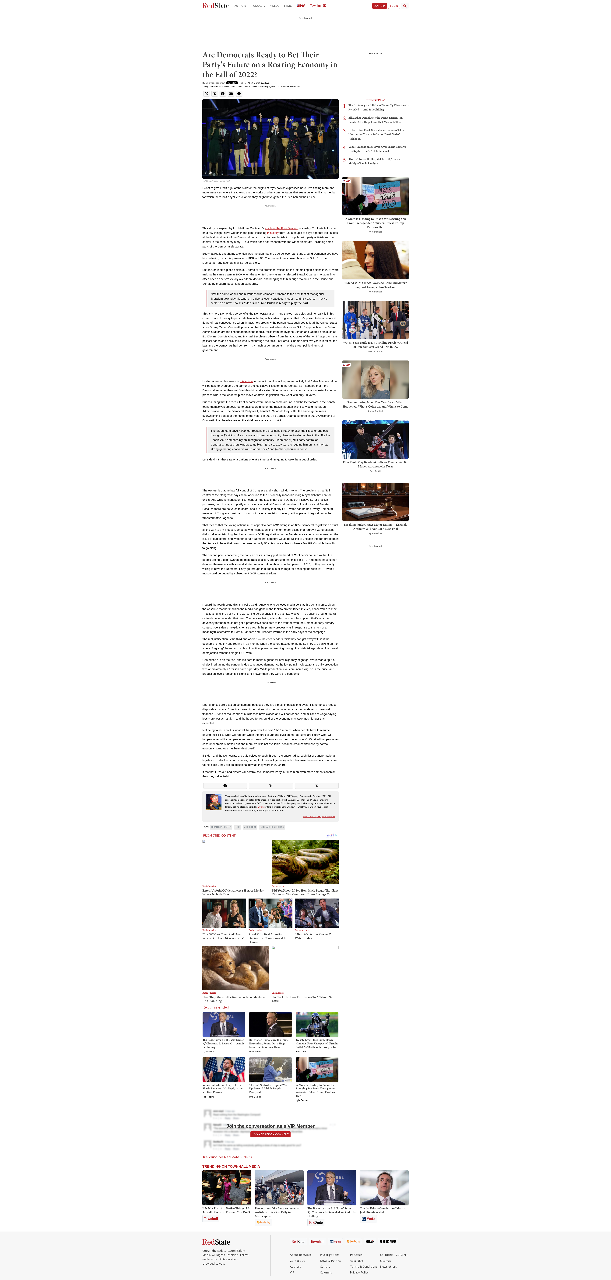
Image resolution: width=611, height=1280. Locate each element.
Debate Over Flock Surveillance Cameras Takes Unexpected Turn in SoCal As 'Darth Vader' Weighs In (317, 1043)
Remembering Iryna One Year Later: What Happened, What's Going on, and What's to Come (375, 404)
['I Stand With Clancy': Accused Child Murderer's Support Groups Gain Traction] (375, 260)
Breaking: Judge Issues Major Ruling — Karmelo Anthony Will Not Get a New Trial (375, 526)
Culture (325, 1266)
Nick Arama (255, 1051)
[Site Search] (405, 6)
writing (261, 807)
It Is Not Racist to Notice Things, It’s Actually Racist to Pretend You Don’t (226, 1210)
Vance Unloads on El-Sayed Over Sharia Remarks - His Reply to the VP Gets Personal (222, 1088)
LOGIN (394, 5)
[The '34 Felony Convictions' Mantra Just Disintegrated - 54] (384, 1187)
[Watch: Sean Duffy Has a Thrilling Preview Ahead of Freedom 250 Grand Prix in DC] (375, 319)
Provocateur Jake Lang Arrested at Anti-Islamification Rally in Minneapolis (277, 1212)
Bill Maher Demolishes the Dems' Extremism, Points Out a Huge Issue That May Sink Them (269, 1043)
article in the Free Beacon (281, 228)
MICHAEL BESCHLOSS (272, 827)
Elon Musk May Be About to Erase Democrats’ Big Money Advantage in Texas (375, 464)
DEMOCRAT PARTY (221, 827)
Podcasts (258, 5)
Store (288, 5)
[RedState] (215, 6)
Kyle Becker (208, 1051)
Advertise (356, 1261)
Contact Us (297, 1261)
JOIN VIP (379, 5)
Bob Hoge (301, 1051)
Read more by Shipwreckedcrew (319, 816)
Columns (326, 1272)
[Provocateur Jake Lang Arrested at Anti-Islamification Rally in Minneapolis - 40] (279, 1187)
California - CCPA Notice (394, 1255)
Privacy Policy (359, 1272)
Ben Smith (375, 471)
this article (246, 381)
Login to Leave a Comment (270, 1134)
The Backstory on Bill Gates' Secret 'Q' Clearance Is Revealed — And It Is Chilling (223, 1043)
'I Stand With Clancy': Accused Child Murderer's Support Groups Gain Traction (375, 285)
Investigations (329, 1255)
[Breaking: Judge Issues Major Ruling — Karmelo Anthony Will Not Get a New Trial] (375, 501)
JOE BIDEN (250, 827)
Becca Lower (375, 351)
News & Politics (330, 1261)
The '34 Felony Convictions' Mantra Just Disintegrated (383, 1210)
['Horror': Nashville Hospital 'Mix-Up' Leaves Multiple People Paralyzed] (270, 1069)
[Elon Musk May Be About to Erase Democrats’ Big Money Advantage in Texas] (375, 439)
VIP (292, 1272)
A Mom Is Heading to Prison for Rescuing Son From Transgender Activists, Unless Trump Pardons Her (315, 1090)
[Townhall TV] (318, 6)
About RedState (301, 1255)
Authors (240, 5)
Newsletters (388, 1266)
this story (273, 232)
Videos (274, 5)
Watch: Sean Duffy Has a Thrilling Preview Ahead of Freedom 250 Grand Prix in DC (375, 344)
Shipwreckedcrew (215, 83)
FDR (237, 827)
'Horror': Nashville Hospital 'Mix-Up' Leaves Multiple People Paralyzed (268, 1088)
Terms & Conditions (363, 1266)
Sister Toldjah (375, 411)
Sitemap (386, 1261)
